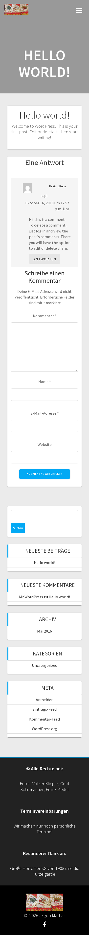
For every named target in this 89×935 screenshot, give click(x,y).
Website (45, 444)
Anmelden (44, 699)
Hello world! (44, 562)
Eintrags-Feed (44, 709)
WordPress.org (44, 728)
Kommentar (44, 315)
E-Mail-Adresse (44, 413)
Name (44, 381)
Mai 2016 (44, 631)
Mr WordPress (58, 186)
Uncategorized (44, 665)
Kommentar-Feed (44, 719)
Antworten (44, 258)
